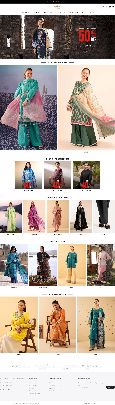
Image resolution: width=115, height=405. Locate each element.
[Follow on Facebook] (0, 389)
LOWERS (83, 12)
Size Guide (52, 385)
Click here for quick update (23, 367)
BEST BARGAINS (25, 12)
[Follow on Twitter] (3, 389)
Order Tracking (33, 383)
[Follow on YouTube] (9, 389)
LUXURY (70, 12)
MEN (76, 12)
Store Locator (33, 385)
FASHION (91, 12)
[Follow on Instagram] (6, 389)
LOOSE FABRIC (48, 12)
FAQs (50, 383)
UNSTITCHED (37, 12)
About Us (31, 388)
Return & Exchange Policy (56, 391)
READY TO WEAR (60, 12)
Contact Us (52, 388)
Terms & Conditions (34, 393)
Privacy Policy (33, 391)
